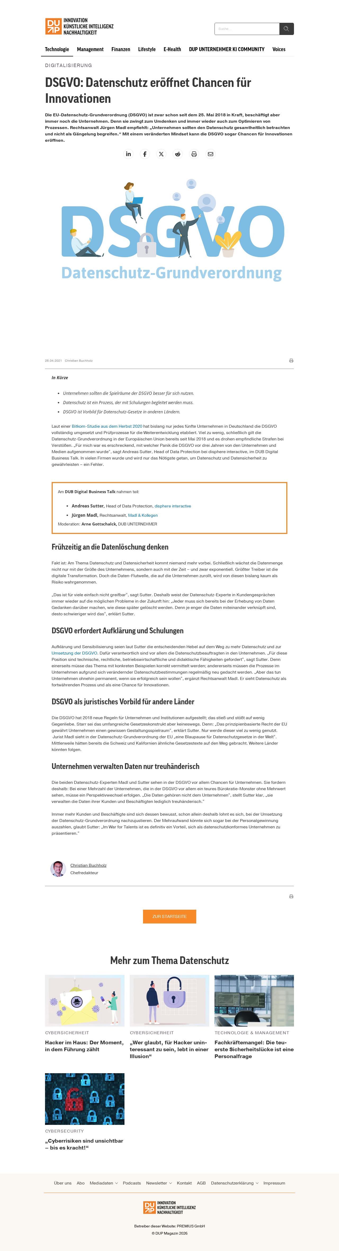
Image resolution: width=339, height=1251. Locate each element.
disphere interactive (173, 506)
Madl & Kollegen (143, 515)
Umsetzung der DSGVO (74, 653)
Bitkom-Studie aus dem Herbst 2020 (107, 426)
